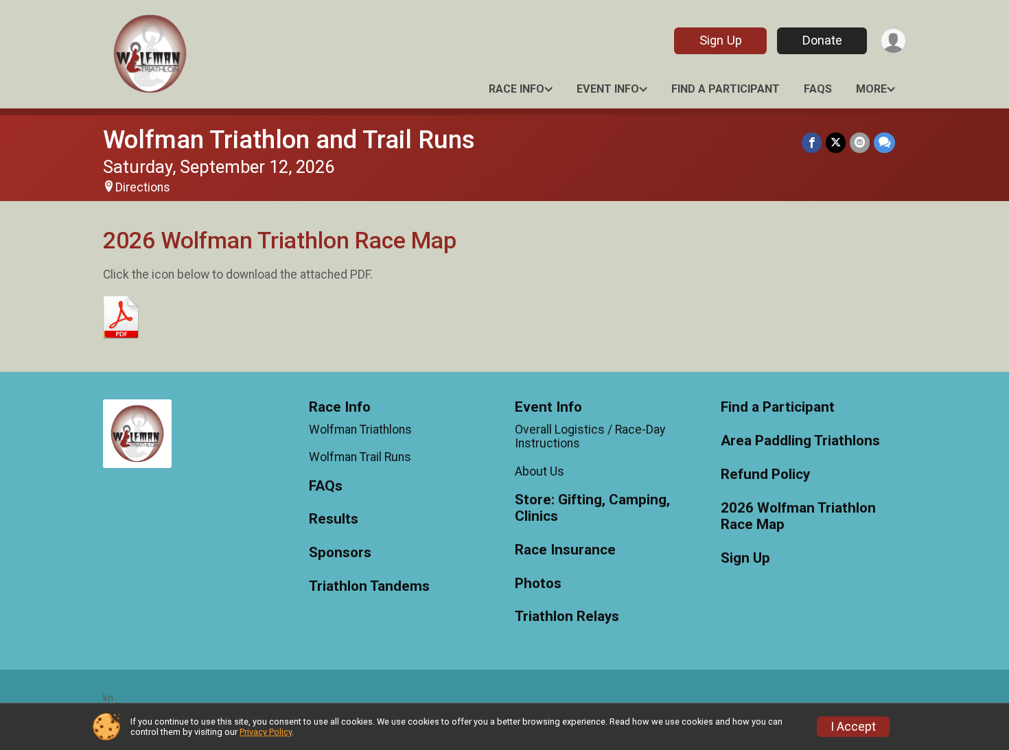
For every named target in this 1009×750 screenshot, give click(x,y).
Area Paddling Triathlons (800, 441)
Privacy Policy (266, 732)
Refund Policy (765, 474)
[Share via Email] (860, 142)
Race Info (516, 88)
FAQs (818, 88)
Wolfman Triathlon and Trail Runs (289, 139)
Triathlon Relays (567, 616)
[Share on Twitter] (836, 142)
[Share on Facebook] (812, 142)
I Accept (853, 727)
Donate (822, 40)
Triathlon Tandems (369, 586)
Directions (142, 187)
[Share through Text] (884, 142)
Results (333, 519)
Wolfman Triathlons (360, 429)
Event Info (608, 88)
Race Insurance (565, 550)
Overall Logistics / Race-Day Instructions (590, 436)
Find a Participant (725, 88)
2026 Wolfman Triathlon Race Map (798, 516)
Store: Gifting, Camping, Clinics (592, 508)
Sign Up (720, 40)
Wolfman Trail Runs (360, 457)
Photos (538, 583)
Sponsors (340, 553)
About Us (539, 471)
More (871, 88)
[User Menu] (893, 41)
